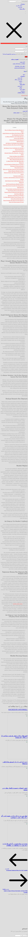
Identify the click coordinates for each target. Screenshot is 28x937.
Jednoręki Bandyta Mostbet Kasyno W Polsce (14, 164)
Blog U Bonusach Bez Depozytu (17, 159)
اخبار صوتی (19, 86)
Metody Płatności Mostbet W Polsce (16, 171)
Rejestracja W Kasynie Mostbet (17, 166)
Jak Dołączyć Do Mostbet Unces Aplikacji (15, 143)
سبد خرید (20, 7)
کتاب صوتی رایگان (18, 79)
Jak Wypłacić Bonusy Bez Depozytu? (16, 190)
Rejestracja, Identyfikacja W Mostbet (16, 195)
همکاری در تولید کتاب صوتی (19, 63)
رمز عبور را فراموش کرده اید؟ (9, 54)
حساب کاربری (19, 5)
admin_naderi (16, 112)
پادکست (20, 81)
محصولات (23, 4)
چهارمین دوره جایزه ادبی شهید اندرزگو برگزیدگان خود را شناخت (14, 816)
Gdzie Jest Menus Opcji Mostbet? (16, 156)
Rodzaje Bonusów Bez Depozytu (17, 139)
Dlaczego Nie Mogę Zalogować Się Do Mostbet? (13, 169)
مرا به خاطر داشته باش (21, 54)
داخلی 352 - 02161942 (20, 66)
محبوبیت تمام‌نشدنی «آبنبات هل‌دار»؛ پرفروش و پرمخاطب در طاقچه (15, 844)
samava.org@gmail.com (19, 67)
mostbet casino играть (17, 603)
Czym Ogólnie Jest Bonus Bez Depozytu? (15, 189)
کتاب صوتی (22, 62)
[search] (26, 934)
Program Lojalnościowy (19, 175)
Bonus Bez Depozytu (19, 167)
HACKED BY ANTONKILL (17, 709)
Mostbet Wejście (20, 141)
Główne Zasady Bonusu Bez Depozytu (15, 157)
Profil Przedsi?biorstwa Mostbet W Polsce (15, 184)
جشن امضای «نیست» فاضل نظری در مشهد (14, 789)
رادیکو (21, 82)
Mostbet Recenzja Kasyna (18, 151)
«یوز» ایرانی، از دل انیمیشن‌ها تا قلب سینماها (15, 762)
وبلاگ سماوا (22, 8)
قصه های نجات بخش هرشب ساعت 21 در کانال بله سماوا (14, 736)
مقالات (20, 87)
